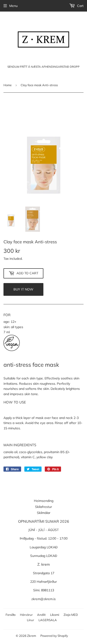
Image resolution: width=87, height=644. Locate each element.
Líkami (54, 615)
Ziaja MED (71, 615)
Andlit (41, 615)
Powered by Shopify (54, 636)
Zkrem (31, 636)
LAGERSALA (48, 620)
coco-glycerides (30, 452)
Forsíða (11, 615)
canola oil (10, 452)
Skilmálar (43, 513)
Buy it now (23, 289)
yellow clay (44, 457)
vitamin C (28, 457)
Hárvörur (26, 615)
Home (7, 85)
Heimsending (43, 501)
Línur (30, 620)
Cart (80, 6)
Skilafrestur (43, 507)
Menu (13, 6)
